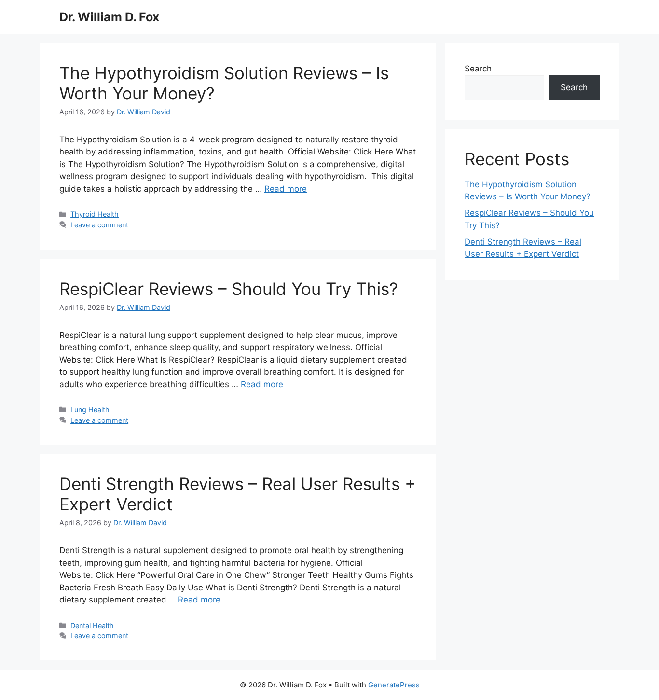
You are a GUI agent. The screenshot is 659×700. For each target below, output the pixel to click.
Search (478, 68)
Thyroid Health (94, 214)
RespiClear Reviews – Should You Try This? (228, 289)
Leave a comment (99, 225)
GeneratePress (394, 684)
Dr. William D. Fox (109, 17)
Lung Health (90, 410)
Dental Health (92, 625)
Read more (285, 189)
